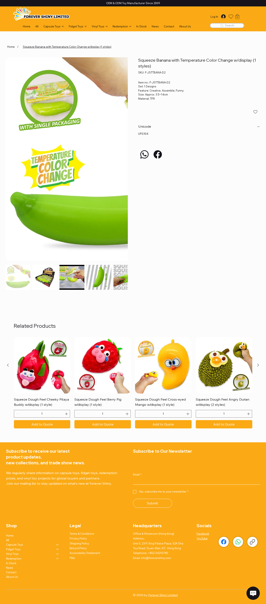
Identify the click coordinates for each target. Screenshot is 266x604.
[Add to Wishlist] (256, 111)
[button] (237, 16)
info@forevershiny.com (156, 491)
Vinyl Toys (12, 487)
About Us (12, 510)
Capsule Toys (14, 477)
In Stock (11, 496)
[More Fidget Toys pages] (86, 26)
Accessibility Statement (85, 486)
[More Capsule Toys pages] (63, 26)
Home (10, 468)
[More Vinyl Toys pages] (107, 26)
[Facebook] (157, 154)
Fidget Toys (13, 482)
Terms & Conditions (82, 466)
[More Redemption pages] (130, 26)
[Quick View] (42, 298)
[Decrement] (17, 347)
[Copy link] (252, 475)
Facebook (203, 466)
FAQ (72, 491)
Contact (11, 505)
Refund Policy (78, 481)
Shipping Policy (79, 476)
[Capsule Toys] (57, 477)
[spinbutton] (42, 347)
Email (137, 407)
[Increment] (66, 347)
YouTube (202, 471)
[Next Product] (258, 298)
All (7, 473)
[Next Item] (120, 118)
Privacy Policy (78, 471)
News (9, 501)
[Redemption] (57, 491)
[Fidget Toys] (57, 482)
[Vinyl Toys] (57, 487)
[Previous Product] (7, 298)
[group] (133, 316)
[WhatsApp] (144, 154)
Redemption (13, 491)
